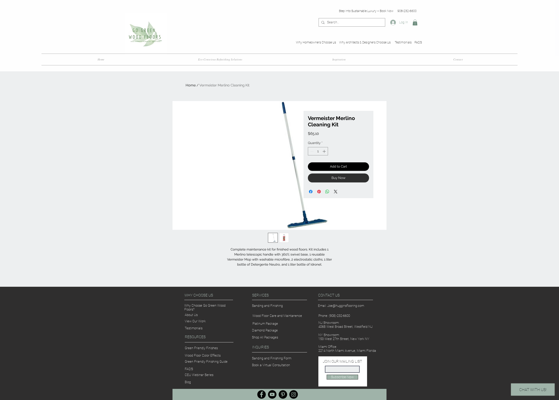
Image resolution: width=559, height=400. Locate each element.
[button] (415, 22)
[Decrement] (311, 151)
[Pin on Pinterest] (319, 191)
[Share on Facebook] (310, 191)
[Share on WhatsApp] (327, 191)
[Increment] (325, 151)
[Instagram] (293, 394)
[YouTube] (272, 394)
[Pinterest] (283, 394)
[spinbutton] (318, 151)
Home (191, 85)
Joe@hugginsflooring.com (345, 306)
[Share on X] (335, 191)
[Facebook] (261, 394)
